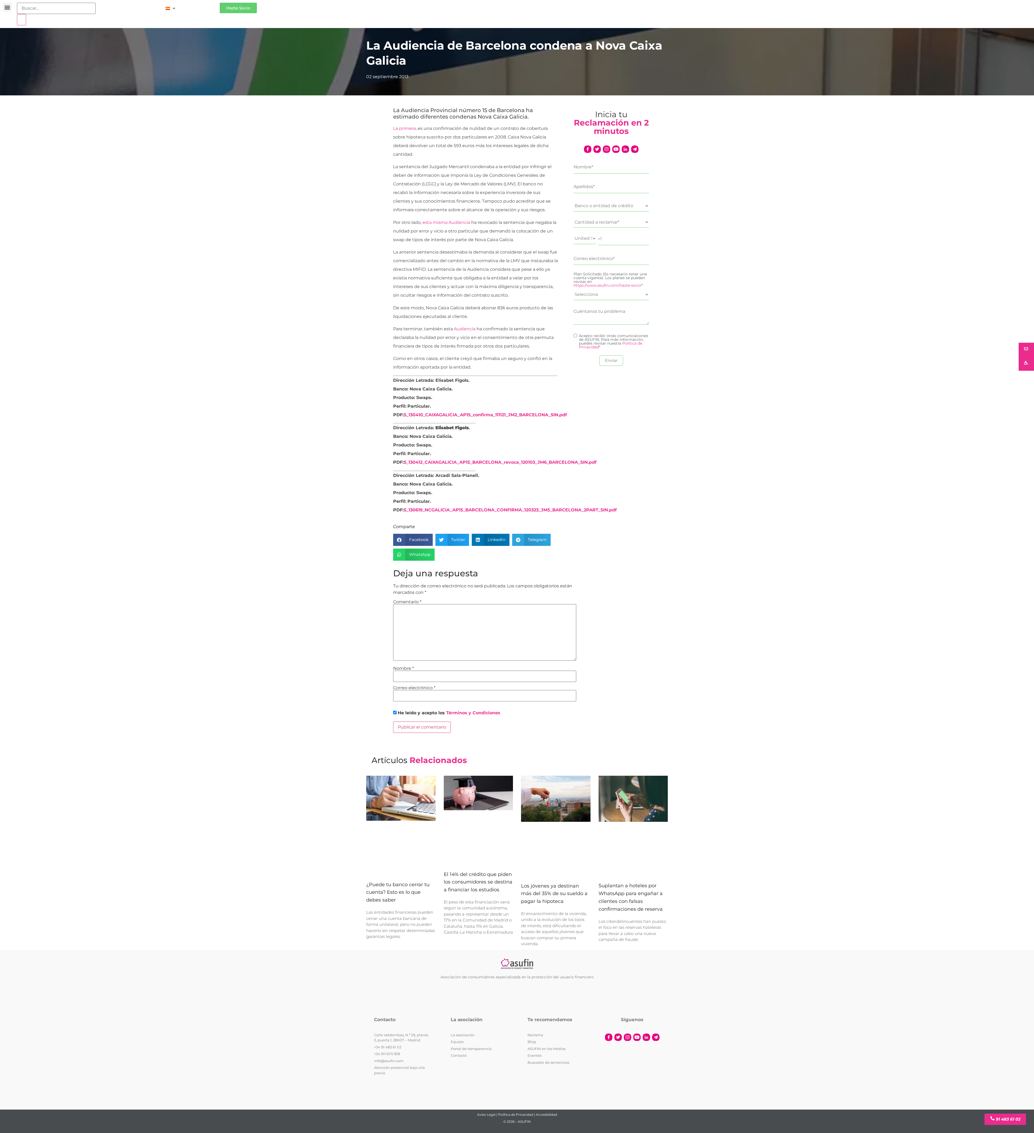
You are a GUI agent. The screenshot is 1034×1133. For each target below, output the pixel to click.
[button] (7, 7)
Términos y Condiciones (473, 712)
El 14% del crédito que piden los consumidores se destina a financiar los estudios (478, 882)
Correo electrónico (414, 688)
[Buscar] (21, 19)
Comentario (407, 602)
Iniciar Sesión (200, 5)
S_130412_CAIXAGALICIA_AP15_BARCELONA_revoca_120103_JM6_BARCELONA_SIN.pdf (500, 462)
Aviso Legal (486, 1115)
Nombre (403, 668)
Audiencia (465, 328)
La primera (404, 128)
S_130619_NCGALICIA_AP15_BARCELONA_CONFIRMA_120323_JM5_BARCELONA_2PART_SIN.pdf (510, 509)
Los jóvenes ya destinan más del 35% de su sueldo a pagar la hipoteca (554, 894)
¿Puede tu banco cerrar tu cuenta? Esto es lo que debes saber (397, 892)
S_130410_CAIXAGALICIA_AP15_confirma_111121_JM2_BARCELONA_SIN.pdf (485, 414)
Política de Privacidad (515, 1115)
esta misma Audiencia (446, 222)
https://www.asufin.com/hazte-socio (607, 285)
